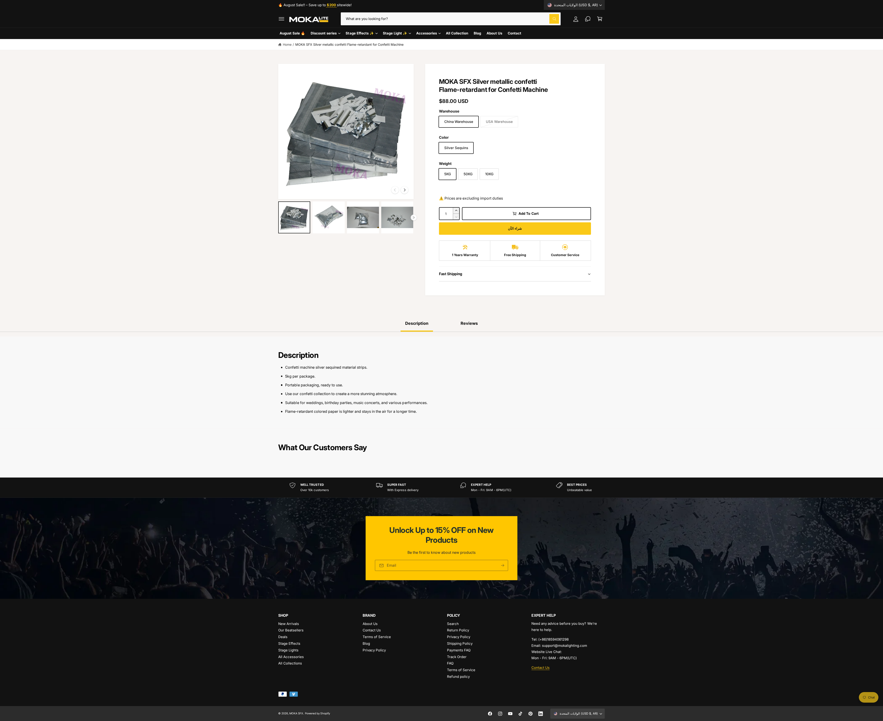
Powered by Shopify (317, 713)
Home (287, 44)
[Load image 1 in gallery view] (294, 217)
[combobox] (450, 19)
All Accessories (291, 657)
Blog (366, 643)
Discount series (324, 33)
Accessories (426, 33)
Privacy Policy (374, 650)
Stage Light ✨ (395, 33)
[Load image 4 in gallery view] (397, 217)
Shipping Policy (460, 643)
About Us (370, 624)
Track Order (457, 657)
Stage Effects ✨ (360, 33)
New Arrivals (288, 624)
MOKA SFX (296, 713)
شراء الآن (515, 228)
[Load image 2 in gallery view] (328, 217)
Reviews (469, 323)
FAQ (450, 663)
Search (453, 624)
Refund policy (458, 676)
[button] (281, 19)
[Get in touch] (588, 19)
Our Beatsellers (291, 630)
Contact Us (372, 630)
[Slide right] (404, 190)
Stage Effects (289, 643)
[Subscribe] (503, 565)
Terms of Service (377, 637)
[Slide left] (395, 190)
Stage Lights (288, 650)
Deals (282, 637)
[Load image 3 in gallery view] (363, 217)
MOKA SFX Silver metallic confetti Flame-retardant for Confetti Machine (349, 44)
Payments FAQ (458, 650)
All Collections (290, 663)
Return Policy (458, 630)
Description (416, 323)
